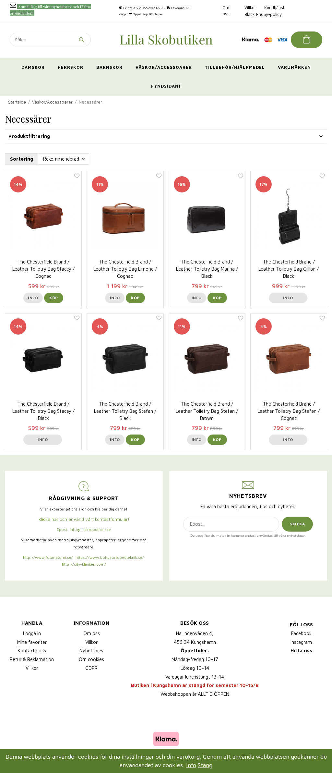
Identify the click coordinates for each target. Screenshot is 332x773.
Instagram (301, 642)
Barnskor (109, 67)
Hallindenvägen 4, (195, 633)
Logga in (32, 633)
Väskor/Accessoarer (164, 67)
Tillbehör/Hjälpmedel (235, 67)
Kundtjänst (274, 7)
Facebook (301, 633)
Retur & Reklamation (32, 659)
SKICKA (297, 523)
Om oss (91, 633)
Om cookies (91, 659)
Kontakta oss (32, 650)
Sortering (21, 159)
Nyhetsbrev (91, 650)
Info (33, 297)
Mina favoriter (32, 642)
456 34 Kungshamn (195, 642)
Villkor (250, 7)
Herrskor (70, 67)
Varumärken (294, 67)
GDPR (91, 668)
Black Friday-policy (263, 14)
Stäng (205, 765)
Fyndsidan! (166, 86)
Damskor (33, 67)
